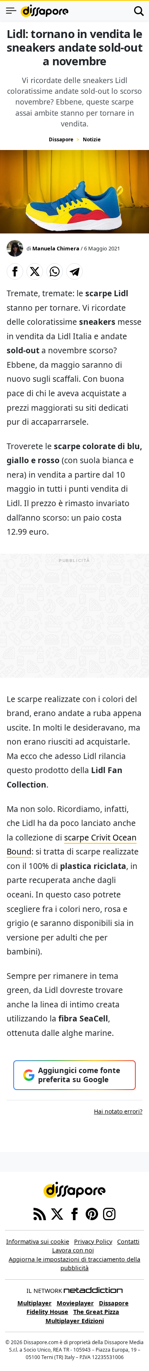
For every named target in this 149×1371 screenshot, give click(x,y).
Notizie (92, 139)
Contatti (128, 1241)
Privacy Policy (93, 1241)
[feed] (40, 1213)
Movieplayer (75, 1303)
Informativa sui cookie (37, 1241)
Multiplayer (34, 1303)
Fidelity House (47, 1312)
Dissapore (61, 139)
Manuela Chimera (55, 248)
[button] (15, 271)
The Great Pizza (96, 1312)
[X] (57, 1213)
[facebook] (74, 1213)
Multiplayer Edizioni (75, 1321)
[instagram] (109, 1213)
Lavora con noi (73, 1250)
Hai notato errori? (118, 1111)
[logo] (44, 11)
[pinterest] (92, 1213)
